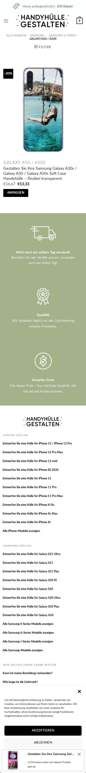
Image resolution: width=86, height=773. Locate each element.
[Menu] (6, 20)
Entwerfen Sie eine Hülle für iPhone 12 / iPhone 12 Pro (37, 443)
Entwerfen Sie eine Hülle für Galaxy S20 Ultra (31, 598)
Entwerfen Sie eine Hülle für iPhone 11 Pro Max (33, 496)
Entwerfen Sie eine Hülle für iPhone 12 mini (30, 461)
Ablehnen (43, 742)
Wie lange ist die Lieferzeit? (20, 682)
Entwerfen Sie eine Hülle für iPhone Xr (27, 522)
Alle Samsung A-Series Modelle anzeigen (28, 632)
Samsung (37, 35)
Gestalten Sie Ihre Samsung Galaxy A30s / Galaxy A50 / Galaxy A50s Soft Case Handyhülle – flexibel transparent (40, 173)
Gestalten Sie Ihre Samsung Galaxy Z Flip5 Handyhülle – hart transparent (51, 754)
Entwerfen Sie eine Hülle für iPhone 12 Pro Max (33, 452)
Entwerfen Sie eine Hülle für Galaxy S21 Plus (31, 571)
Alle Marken (16, 35)
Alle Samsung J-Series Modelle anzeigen (28, 641)
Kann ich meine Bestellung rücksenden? (27, 673)
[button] (79, 691)
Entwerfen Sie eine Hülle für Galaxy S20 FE (30, 580)
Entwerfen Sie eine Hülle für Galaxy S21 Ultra (31, 554)
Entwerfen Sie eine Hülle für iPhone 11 (27, 478)
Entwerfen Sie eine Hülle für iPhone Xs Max (30, 513)
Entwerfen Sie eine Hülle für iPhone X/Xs (28, 505)
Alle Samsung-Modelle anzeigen (23, 650)
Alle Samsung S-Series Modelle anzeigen (28, 624)
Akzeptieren (43, 730)
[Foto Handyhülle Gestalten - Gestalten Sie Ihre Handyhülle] (43, 20)
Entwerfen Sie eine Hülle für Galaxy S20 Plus (31, 606)
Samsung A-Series (62, 35)
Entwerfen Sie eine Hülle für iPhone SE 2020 (31, 470)
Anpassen (15, 192)
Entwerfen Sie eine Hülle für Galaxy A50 (28, 615)
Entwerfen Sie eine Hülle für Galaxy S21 (28, 563)
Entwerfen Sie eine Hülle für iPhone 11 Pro (29, 487)
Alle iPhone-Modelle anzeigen (21, 531)
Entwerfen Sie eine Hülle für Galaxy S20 (28, 589)
